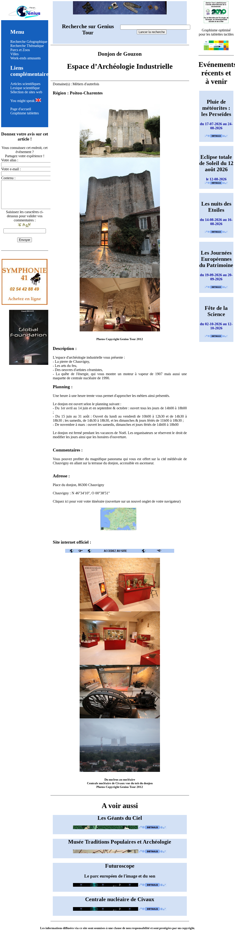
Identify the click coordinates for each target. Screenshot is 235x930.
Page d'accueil (20, 109)
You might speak (23, 101)
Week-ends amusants (25, 58)
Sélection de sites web (26, 92)
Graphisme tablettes (24, 113)
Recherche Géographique (28, 42)
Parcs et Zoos (20, 50)
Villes (14, 54)
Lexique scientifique (25, 88)
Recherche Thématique (27, 46)
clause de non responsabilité (132, 928)
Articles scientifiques (25, 84)
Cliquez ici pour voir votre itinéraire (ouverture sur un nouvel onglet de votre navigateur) (117, 501)
